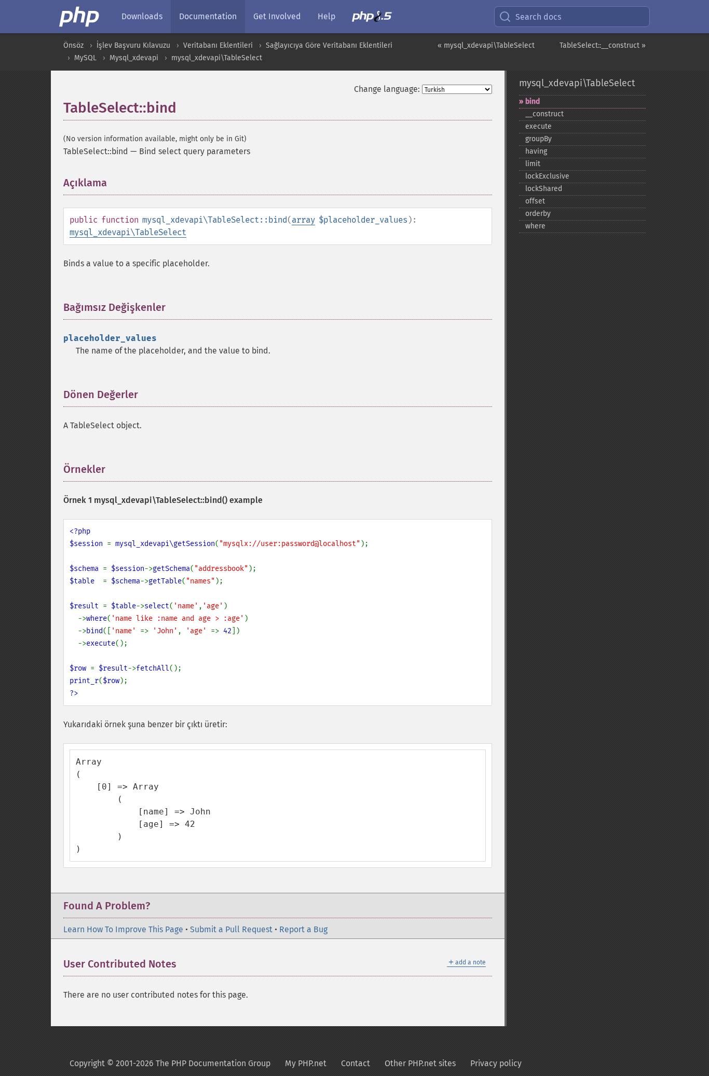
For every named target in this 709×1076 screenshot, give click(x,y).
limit (532, 163)
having (536, 151)
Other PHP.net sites (420, 1063)
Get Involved (277, 16)
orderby (538, 213)
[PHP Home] (80, 16)
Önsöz (73, 45)
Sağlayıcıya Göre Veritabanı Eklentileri (329, 45)
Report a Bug (303, 929)
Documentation (208, 16)
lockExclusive (547, 176)
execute (538, 126)
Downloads (141, 16)
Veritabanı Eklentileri (218, 45)
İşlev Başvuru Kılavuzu (133, 45)
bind (532, 101)
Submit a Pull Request (231, 929)
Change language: (387, 89)
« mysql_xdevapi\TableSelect (486, 45)
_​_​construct (544, 114)
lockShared (543, 188)
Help (326, 16)
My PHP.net (305, 1063)
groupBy (538, 138)
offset (535, 201)
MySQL (85, 57)
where (535, 226)
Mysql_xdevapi (134, 57)
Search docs (538, 17)
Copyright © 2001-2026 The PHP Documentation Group (170, 1063)
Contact (355, 1063)
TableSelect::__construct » (603, 45)
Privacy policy (496, 1063)
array (303, 220)
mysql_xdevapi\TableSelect (216, 57)
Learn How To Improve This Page (123, 929)
